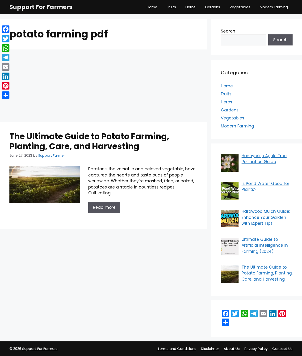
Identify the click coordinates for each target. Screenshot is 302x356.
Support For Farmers (40, 7)
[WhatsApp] (5, 48)
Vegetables (240, 6)
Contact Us (282, 348)
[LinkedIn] (5, 76)
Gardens (212, 6)
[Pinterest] (5, 85)
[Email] (5, 67)
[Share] (5, 95)
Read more (104, 207)
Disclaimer (210, 348)
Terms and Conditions (176, 348)
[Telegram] (5, 57)
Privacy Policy (256, 348)
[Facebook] (5, 29)
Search (228, 31)
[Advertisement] (103, 87)
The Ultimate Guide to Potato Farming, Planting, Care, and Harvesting (89, 141)
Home (152, 6)
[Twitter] (5, 38)
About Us (232, 348)
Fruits (171, 6)
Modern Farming (274, 6)
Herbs (190, 6)
